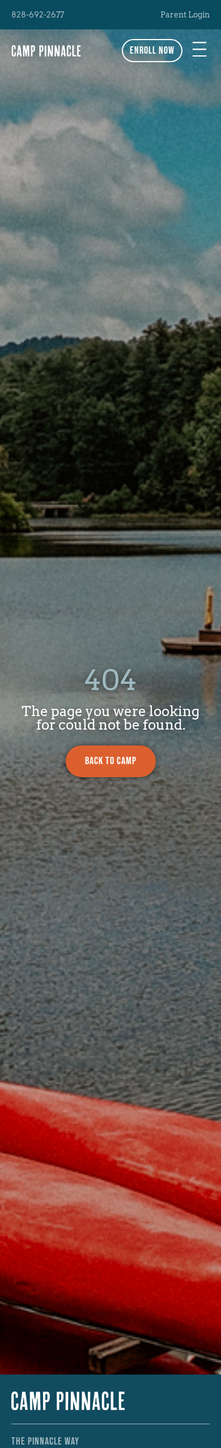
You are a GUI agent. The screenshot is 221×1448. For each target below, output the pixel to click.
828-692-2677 (37, 14)
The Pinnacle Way (45, 1441)
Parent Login (185, 14)
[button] (199, 50)
